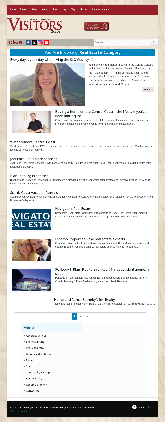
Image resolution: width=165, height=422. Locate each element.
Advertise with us (36, 335)
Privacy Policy (34, 378)
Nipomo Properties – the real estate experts (90, 239)
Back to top (145, 407)
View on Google (19, 411)
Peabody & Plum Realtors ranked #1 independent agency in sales (103, 271)
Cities (34, 9)
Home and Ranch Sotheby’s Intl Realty (84, 299)
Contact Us (32, 390)
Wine (45, 9)
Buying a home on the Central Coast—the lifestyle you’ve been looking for (100, 113)
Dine (54, 9)
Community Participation (41, 372)
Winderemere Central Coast (32, 142)
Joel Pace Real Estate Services (33, 158)
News (23, 9)
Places (83, 9)
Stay (63, 9)
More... (148, 89)
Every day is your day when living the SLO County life (52, 59)
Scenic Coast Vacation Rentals (34, 192)
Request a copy (100, 9)
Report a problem (36, 384)
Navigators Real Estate (73, 208)
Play (73, 9)
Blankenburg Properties (29, 175)
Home (13, 9)
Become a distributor (38, 354)
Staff (29, 366)
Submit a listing (35, 341)
